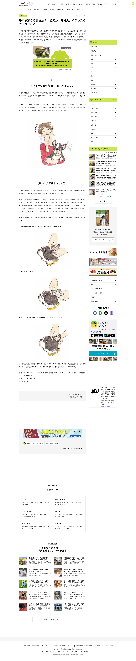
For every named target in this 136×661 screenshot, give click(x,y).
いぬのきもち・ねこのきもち (31, 645)
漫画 (92, 63)
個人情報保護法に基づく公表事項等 (71, 649)
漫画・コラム (76, 4)
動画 (92, 72)
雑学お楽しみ (51, 4)
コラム (93, 68)
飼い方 (70, 4)
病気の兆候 (49, 443)
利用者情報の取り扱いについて (85, 645)
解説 (56, 443)
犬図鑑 (93, 4)
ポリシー (70, 645)
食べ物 (82, 4)
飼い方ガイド (107, 4)
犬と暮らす (28, 10)
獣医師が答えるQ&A (96, 280)
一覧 (113, 100)
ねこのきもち (46, 645)
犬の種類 (93, 88)
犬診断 (93, 297)
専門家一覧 (99, 645)
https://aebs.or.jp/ (106, 406)
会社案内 (56, 649)
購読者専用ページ (96, 301)
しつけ (58, 4)
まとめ (93, 84)
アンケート (94, 93)
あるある (93, 129)
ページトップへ (68, 639)
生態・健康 (64, 4)
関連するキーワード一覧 (71, 448)
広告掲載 (55, 645)
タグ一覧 (114, 4)
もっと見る (103, 201)
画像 (92, 76)
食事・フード (95, 112)
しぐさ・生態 (95, 108)
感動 (92, 133)
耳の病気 (45, 10)
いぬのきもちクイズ (96, 289)
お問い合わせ (109, 645)
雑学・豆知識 (95, 137)
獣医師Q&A (99, 4)
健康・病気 (37, 10)
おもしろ (93, 125)
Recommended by (105, 196)
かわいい (93, 121)
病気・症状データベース (98, 55)
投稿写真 (88, 4)
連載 (92, 59)
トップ (20, 10)
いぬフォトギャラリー (97, 293)
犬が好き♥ (94, 51)
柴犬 (92, 142)
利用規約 (62, 645)
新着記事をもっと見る (52, 619)
